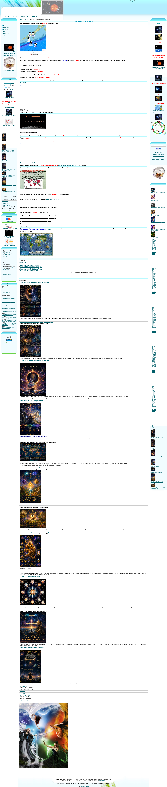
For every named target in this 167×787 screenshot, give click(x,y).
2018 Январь (154, 331)
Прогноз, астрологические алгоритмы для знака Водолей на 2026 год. (158, 200)
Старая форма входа (9, 221)
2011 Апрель (154, 252)
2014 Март (153, 286)
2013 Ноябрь (154, 282)
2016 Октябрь (154, 316)
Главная (20, 19)
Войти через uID (9, 216)
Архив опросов (8, 292)
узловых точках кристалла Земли (107, 135)
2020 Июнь (153, 359)
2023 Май (153, 393)
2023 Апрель (154, 392)
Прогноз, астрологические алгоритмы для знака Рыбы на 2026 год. (158, 193)
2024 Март (153, 401)
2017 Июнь (153, 324)
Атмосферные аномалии (7, 265)
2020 (23, 19)
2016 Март (153, 309)
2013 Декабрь (154, 283)
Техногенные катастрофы (7, 267)
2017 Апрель (154, 322)
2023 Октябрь (154, 398)
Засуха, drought (5, 258)
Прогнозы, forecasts (6, 273)
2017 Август (154, 326)
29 (9, 89)
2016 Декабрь (154, 318)
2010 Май (153, 241)
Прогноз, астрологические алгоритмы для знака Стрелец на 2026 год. (158, 215)
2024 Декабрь (154, 409)
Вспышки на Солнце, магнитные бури (9, 275)
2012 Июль (153, 266)
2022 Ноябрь (154, 387)
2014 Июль (153, 290)
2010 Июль (153, 243)
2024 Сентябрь (154, 406)
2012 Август (154, 267)
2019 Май (153, 346)
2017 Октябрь (154, 328)
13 (6, 86)
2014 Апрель (154, 287)
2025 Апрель (154, 412)
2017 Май (153, 323)
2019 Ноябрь (154, 352)
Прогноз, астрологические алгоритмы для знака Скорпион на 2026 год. (158, 222)
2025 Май (153, 413)
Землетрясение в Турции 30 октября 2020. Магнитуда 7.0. (30, 265)
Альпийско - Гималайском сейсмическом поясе (67, 165)
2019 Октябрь (154, 351)
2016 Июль (153, 313)
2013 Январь (154, 272)
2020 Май (153, 358)
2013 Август (154, 279)
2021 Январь (154, 366)
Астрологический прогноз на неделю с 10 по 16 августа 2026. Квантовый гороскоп (9, 160)
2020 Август (154, 361)
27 (6, 89)
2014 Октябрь (154, 293)
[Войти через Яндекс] (9, 219)
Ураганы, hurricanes (6, 260)
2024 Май (153, 403)
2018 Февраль (154, 332)
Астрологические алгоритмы (7, 280)
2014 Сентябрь (154, 292)
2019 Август (154, 349)
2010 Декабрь (154, 248)
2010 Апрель (154, 240)
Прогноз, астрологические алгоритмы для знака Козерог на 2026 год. (158, 207)
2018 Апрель (154, 334)
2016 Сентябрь (154, 315)
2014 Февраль (154, 285)
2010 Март (153, 239)
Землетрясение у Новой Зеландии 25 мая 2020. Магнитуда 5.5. (31, 269)
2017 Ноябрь (154, 329)
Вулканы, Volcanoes (6, 252)
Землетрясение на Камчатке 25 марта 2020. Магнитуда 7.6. (30, 266)
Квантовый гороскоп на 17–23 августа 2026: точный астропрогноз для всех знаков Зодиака (9, 151)
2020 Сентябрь (154, 362)
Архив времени (5, 278)
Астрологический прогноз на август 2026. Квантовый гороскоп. (9, 192)
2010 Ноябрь (154, 247)
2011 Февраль (154, 250)
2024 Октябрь (154, 407)
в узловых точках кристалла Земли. (53, 199)
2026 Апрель (154, 423)
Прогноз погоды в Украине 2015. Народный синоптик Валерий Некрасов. (9, 305)
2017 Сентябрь (154, 327)
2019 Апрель (154, 345)
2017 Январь (154, 319)
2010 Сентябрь (154, 245)
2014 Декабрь (154, 295)
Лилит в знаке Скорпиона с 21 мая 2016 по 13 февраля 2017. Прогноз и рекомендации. (9, 321)
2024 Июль (153, 404)
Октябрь (26, 19)
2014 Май (153, 288)
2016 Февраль (154, 308)
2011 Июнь (153, 254)
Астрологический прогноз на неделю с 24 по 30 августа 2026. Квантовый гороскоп (9, 141)
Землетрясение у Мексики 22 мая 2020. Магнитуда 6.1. (29, 268)
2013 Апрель (154, 275)
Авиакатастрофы (5, 269)
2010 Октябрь (154, 246)
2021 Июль (153, 372)
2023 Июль (153, 395)
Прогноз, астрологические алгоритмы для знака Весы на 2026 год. (158, 230)
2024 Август (154, 405)
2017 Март (153, 321)
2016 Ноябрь (154, 317)
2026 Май (153, 424)
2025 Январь (154, 410)
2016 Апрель (154, 310)
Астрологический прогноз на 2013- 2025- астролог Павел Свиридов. (8, 309)
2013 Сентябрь (154, 280)
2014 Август (154, 291)
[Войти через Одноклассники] (11, 219)
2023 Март (153, 391)
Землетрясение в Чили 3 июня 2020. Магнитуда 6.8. (29, 270)
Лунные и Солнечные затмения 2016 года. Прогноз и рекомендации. (9, 318)
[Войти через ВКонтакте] (7, 219)
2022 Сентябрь (154, 385)
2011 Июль (153, 255)
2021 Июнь (153, 371)
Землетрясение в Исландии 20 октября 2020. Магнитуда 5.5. (31, 264)
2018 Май (153, 335)
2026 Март (153, 422)
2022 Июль (153, 383)
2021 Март (153, 368)
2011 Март (153, 251)
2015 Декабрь (154, 306)
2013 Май (153, 276)
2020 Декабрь (154, 365)
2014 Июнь (153, 289)
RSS (137, 1)
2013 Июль (153, 278)
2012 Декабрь (154, 271)
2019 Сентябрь (154, 350)
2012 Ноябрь (154, 270)
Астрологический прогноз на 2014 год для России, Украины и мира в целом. (9, 315)
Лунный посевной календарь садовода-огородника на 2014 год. (8, 328)
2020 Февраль (154, 355)
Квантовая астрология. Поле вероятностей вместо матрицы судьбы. (9, 170)
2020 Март (153, 356)
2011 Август (153, 256)
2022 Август (154, 384)
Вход (136, 1)
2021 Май (153, 370)
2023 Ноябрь (154, 399)
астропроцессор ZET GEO (52, 229)
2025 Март (153, 411)
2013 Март (153, 274)
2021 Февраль (154, 367)
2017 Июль (153, 325)
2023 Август (154, 396)
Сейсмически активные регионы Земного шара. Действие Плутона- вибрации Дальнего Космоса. (9, 324)
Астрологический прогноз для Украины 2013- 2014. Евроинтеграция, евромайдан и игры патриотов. (9, 299)
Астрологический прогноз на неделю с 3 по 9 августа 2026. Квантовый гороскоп (9, 185)
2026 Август (154, 427)
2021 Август (154, 373)
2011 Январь (154, 249)
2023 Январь (154, 389)
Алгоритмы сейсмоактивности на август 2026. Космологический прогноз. (8, 176)
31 (12, 89)
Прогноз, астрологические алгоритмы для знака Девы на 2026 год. (158, 237)
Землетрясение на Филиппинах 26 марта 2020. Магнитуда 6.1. (31, 267)
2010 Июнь (153, 242)
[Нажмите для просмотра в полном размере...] (33, 54)
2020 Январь (154, 354)
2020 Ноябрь (154, 364)
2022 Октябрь (154, 386)
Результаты (3, 292)
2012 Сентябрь (154, 268)
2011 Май (153, 253)
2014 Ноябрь (154, 294)
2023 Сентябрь (154, 397)
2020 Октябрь (154, 363)
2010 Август (154, 244)
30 (10, 89)
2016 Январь (154, 307)
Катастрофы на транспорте (7, 270)
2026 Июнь (153, 425)
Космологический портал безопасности (21, 16)
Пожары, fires (5, 256)
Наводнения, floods (6, 254)
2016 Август (154, 314)
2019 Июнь (153, 347)
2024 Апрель (154, 402)
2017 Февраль (154, 320)
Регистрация (132, 1)
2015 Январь (154, 296)
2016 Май (153, 311)
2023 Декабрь (154, 400)
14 (7, 86)
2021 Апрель (154, 369)
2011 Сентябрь (154, 257)
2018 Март (153, 333)
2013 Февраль (154, 273)
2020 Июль (153, 360)
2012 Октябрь (154, 269)
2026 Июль (153, 426)
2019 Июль (153, 348)
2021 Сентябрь (154, 374)
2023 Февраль (154, 390)
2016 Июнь (153, 312)
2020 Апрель (154, 357)
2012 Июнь (153, 265)
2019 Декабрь (154, 353)
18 (13, 86)
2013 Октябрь (154, 281)
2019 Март (153, 344)
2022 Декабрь (154, 388)
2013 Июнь (153, 277)
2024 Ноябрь (154, 408)
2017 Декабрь (154, 330)
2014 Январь (154, 284)
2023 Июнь (153, 394)
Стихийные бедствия (6, 274)
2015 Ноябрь (154, 305)
